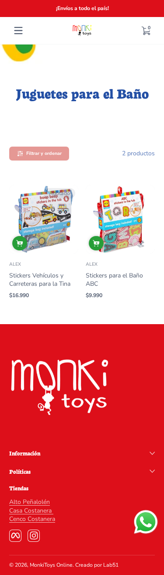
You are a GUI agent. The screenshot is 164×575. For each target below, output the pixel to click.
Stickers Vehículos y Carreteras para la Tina (39, 279)
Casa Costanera (31, 511)
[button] (145, 30)
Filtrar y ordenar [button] (44, 153)
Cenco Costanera (32, 519)
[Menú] (18, 30)
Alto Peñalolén (29, 502)
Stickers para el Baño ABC (114, 279)
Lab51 (111, 564)
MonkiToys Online (51, 564)
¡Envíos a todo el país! (82, 8)
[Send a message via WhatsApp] (146, 522)
